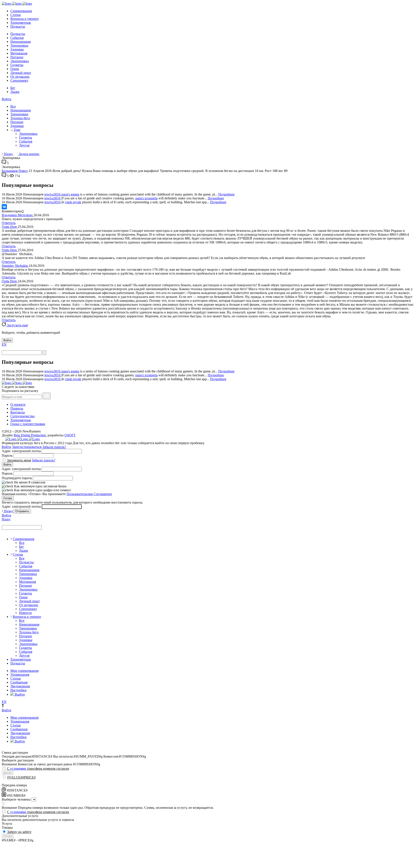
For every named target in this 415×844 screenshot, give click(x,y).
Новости (25, 613)
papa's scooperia (146, 198)
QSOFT (70, 435)
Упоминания (19, 674)
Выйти (19, 694)
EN (4, 344)
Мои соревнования (24, 670)
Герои (14, 69)
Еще (16, 130)
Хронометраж (20, 22)
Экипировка (19, 61)
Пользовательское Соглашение (89, 494)
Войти (6, 99)
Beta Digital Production (30, 435)
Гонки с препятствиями (27, 424)
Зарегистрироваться (27, 447)
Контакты (17, 412)
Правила (16, 408)
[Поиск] (44, 352)
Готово (7, 498)
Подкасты (17, 26)
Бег (12, 88)
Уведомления (20, 686)
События (17, 38)
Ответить (9, 223)
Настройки (18, 690)
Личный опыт (20, 73)
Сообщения (18, 682)
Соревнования (21, 11)
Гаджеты (16, 65)
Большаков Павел (15, 171)
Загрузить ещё (17, 325)
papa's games (70, 194)
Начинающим (20, 41)
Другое (24, 145)
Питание (16, 57)
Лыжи (14, 92)
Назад (8, 154)
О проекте (18, 404)
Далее (7, 772)
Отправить (22, 511)
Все (13, 106)
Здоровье (17, 49)
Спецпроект (19, 80)
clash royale (73, 202)
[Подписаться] (47, 396)
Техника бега (20, 118)
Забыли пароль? (54, 447)
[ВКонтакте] (4, 206)
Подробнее (226, 194)
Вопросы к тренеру (24, 19)
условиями (18, 768)
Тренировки (19, 45)
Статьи (15, 15)
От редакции (19, 76)
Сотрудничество (22, 416)
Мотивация (18, 53)
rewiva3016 (52, 194)
